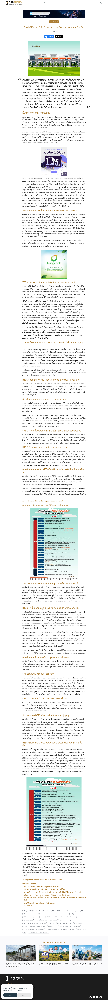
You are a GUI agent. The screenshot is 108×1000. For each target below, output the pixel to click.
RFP (82, 911)
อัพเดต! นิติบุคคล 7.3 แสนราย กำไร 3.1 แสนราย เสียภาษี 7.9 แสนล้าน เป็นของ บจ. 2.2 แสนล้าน (87, 964)
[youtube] (100, 997)
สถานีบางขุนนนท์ (51, 929)
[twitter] (94, 997)
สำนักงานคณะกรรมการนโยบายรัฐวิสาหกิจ (39, 932)
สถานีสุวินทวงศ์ (80, 929)
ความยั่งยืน (68, 3)
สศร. (24, 932)
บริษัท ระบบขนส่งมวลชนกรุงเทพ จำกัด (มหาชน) (34, 923)
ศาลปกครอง (77, 926)
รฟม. (70, 926)
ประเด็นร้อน (78, 3)
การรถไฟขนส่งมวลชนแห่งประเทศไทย (49, 914)
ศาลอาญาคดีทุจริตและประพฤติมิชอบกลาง (33, 929)
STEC (24, 914)
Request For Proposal (72, 911)
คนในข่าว (94, 3)
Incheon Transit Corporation (42, 911)
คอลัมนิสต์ (86, 3)
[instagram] (97, 997)
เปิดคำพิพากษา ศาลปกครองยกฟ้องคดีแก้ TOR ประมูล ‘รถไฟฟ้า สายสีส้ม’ (45, 505)
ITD (53, 911)
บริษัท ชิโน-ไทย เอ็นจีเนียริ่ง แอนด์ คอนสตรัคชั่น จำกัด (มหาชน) (61, 917)
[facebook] (90, 997)
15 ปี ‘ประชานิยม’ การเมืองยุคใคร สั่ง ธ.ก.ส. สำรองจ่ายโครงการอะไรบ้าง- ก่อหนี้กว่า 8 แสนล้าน (53, 964)
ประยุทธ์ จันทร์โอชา (28, 926)
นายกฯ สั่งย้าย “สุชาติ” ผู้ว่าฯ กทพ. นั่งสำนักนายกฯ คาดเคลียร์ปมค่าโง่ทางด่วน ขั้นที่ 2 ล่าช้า (52, 892)
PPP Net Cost (60, 911)
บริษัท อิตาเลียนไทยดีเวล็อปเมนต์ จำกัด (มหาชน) (60, 923)
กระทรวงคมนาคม (33, 914)
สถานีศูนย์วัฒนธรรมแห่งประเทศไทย (66, 929)
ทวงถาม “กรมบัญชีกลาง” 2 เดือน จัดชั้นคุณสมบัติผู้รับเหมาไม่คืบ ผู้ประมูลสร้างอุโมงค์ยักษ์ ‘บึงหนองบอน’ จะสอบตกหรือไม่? (20, 965)
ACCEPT (10, 995)
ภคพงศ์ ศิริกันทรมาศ (40, 926)
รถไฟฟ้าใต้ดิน (62, 926)
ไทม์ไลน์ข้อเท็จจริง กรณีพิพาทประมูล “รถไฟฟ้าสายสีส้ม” (42, 887)
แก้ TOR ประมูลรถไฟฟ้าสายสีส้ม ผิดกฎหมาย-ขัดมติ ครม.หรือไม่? (42, 501)
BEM (24, 911)
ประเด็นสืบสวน (48, 3)
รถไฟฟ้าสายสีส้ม (52, 926)
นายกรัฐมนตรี (69, 914)
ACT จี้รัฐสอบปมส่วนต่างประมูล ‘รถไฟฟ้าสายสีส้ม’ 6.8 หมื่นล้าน (42, 880)
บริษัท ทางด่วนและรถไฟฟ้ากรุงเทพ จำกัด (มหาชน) (35, 920)
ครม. (62, 914)
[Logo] (15, 2)
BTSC (30, 911)
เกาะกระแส (60, 3)
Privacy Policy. (19, 990)
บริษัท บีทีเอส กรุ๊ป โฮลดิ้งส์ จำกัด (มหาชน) (60, 920)
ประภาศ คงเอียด (78, 923)
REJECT (24, 995)
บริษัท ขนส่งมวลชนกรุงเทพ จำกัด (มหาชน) (33, 917)
